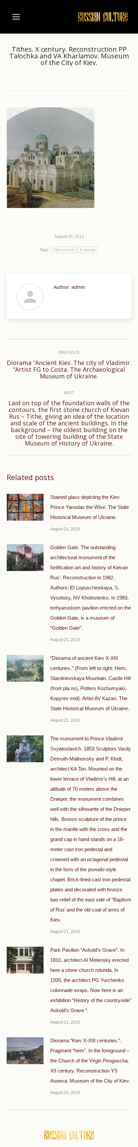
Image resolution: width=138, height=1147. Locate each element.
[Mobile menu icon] (16, 17)
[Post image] (25, 507)
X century (87, 250)
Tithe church (63, 250)
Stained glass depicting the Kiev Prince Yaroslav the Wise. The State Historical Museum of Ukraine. (89, 507)
